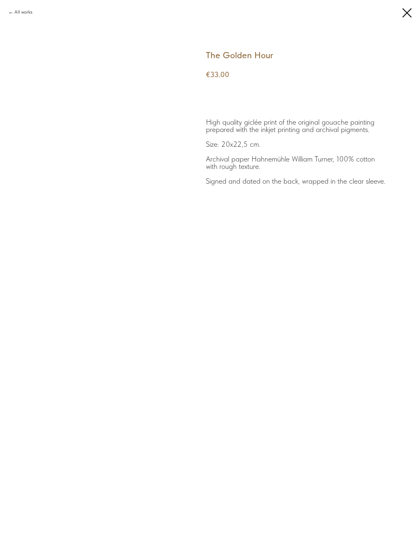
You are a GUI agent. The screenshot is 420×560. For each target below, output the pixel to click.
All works (23, 12)
